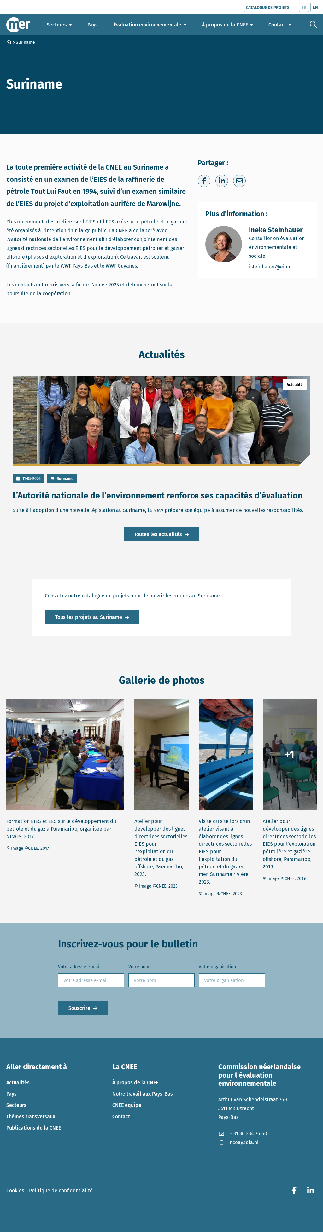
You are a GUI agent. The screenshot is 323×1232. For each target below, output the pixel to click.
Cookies (15, 1191)
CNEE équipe (126, 1105)
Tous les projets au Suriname (88, 617)
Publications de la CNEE (33, 1128)
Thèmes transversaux (30, 1117)
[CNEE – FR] (18, 24)
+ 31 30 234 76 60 (248, 1134)
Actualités (18, 1082)
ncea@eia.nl (244, 1142)
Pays (11, 1094)
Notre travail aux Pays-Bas (142, 1094)
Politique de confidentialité (61, 1191)
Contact (121, 1117)
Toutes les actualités (158, 534)
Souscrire (79, 1008)
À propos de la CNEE (135, 1082)
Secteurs (16, 1105)
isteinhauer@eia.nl (279, 266)
